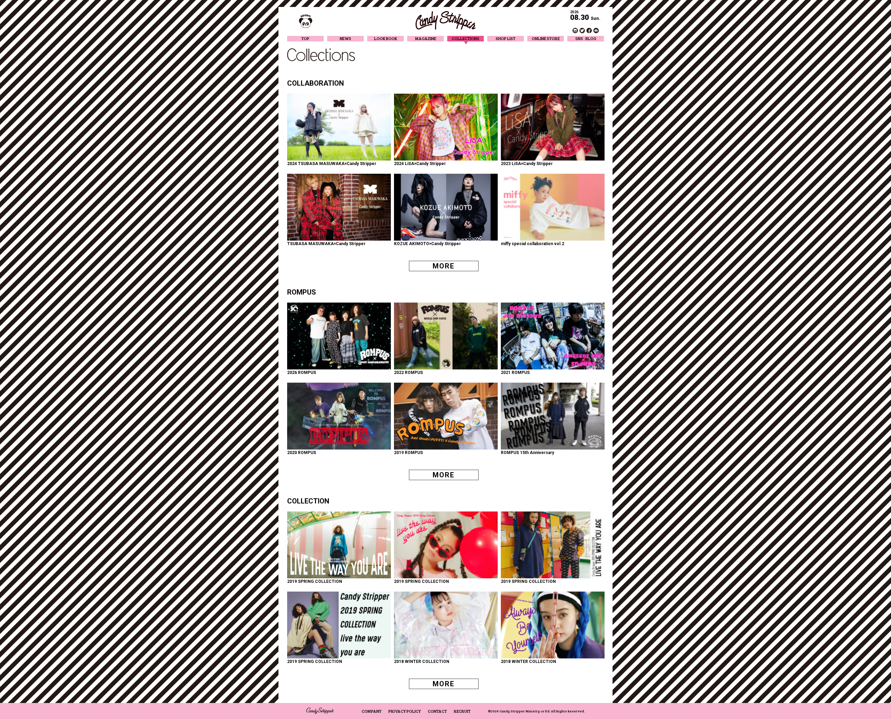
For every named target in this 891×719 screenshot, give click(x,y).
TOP (305, 38)
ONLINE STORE (546, 38)
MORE (444, 266)
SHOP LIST (505, 38)
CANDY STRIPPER (445, 20)
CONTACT (437, 711)
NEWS (345, 38)
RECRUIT (462, 711)
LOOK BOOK (385, 38)
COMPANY (371, 711)
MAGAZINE (425, 38)
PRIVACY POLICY (404, 711)
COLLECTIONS (465, 38)
